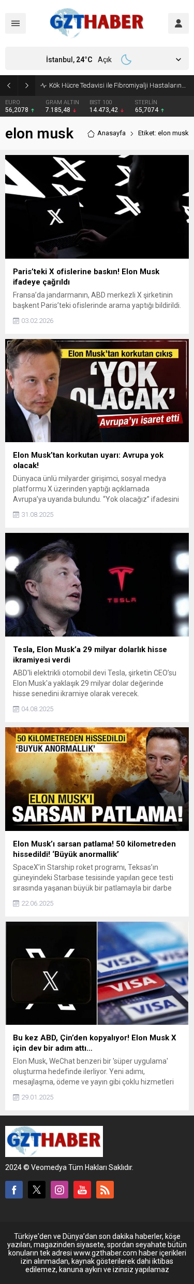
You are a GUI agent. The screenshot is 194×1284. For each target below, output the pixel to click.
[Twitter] (37, 1189)
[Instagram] (59, 1189)
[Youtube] (82, 1189)
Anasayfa (111, 133)
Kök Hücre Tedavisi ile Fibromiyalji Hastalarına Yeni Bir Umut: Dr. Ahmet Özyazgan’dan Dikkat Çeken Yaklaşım (119, 85)
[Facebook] (14, 1189)
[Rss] (105, 1189)
